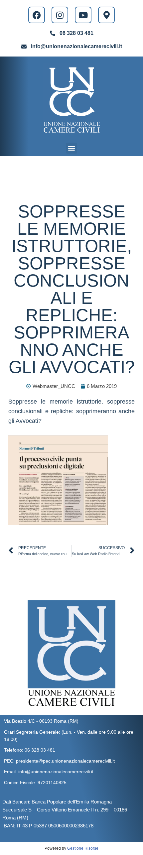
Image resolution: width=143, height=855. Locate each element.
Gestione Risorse (82, 848)
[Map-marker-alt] (106, 15)
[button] (71, 148)
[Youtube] (83, 15)
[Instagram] (60, 15)
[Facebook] (36, 15)
